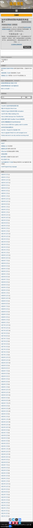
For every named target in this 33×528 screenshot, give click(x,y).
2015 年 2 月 (4, 416)
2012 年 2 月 (4, 505)
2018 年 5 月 (4, 311)
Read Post (27, 47)
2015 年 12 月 (4, 389)
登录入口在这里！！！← (7, 88)
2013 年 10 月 (4, 457)
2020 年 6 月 (4, 263)
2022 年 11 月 (4, 215)
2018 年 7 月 (4, 306)
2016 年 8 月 (4, 368)
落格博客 (16, 4)
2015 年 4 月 (4, 411)
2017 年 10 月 (4, 330)
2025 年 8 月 (4, 188)
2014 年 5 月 (4, 438)
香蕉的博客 (4, 154)
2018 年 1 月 (4, 322)
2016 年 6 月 (4, 373)
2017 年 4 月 (4, 346)
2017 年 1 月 (4, 354)
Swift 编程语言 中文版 (7, 162)
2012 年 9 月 (4, 489)
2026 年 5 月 (4, 174)
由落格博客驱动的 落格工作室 (9, 83)
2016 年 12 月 (4, 357)
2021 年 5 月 (4, 241)
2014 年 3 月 (4, 443)
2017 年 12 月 (4, 325)
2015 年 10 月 (4, 395)
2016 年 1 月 (4, 387)
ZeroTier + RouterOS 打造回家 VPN (10, 130)
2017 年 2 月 (4, 352)
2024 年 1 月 (4, 206)
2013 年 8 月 (4, 462)
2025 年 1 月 (4, 196)
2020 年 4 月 (4, 268)
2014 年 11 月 (4, 424)
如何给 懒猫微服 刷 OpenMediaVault (11, 122)
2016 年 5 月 (4, 376)
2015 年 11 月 (4, 392)
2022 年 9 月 (4, 220)
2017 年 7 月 (4, 338)
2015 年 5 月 (4, 408)
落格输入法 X (4, 75)
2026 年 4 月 (4, 177)
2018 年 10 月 (4, 298)
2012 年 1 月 (4, 508)
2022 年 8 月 (4, 223)
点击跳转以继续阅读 (16, 44)
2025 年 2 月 (4, 193)
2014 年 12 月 (4, 422)
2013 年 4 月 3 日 (26, 22)
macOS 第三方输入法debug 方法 (10, 113)
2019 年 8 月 (4, 276)
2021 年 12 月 (4, 233)
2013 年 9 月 (4, 459)
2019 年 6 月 (4, 282)
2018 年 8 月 (4, 303)
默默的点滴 (4, 148)
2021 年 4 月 (4, 244)
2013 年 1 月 (4, 481)
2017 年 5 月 (4, 344)
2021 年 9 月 (4, 239)
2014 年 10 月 (4, 427)
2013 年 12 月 (4, 451)
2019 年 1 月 (4, 293)
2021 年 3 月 (4, 247)
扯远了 (3, 143)
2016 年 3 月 (4, 381)
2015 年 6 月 (4, 405)
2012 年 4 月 (4, 500)
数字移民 (3, 156)
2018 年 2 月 (4, 319)
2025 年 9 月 (4, 185)
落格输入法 (4, 146)
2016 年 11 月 (4, 360)
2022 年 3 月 (4, 225)
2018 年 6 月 (4, 309)
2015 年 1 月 (4, 419)
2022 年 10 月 (4, 217)
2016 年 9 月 (4, 365)
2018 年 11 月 (4, 295)
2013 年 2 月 (4, 478)
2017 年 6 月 (4, 341)
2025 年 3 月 (4, 190)
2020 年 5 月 (4, 266)
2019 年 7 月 (4, 279)
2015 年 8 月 (4, 400)
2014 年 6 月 (4, 435)
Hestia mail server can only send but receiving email (15, 135)
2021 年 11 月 (4, 236)
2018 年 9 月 (4, 301)
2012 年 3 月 (4, 502)
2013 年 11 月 (4, 454)
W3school (3, 151)
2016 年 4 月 (4, 379)
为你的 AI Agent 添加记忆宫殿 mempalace (12, 111)
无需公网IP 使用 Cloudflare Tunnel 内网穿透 (12, 119)
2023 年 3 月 (4, 209)
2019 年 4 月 (4, 287)
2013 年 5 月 (4, 470)
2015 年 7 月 (4, 403)
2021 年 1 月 (4, 252)
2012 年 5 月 (4, 497)
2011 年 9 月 (4, 510)
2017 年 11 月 (4, 328)
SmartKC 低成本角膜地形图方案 (10, 105)
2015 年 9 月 (4, 397)
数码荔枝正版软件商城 (7, 68)
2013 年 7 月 (4, 465)
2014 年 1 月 (4, 448)
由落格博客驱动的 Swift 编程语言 (10, 85)
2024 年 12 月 (4, 198)
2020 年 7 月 (4, 260)
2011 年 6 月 (4, 513)
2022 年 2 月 (4, 228)
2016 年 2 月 (4, 384)
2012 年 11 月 (4, 486)
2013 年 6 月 (4, 467)
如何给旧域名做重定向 (7, 127)
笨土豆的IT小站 (5, 159)
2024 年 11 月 (4, 201)
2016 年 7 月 (4, 371)
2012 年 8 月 (4, 492)
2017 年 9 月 (4, 333)
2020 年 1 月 (4, 274)
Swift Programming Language (9, 166)
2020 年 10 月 (4, 258)
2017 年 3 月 (4, 349)
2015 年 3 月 (4, 414)
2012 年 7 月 (4, 494)
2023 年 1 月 (4, 212)
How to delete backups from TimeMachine (12, 116)
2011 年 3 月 (4, 516)
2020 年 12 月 (4, 255)
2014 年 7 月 (4, 432)
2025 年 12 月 (4, 180)
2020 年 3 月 (4, 271)
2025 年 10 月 (4, 182)
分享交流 (14, 24)
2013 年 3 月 (4, 475)
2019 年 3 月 (4, 290)
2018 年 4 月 (4, 314)
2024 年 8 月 (4, 204)
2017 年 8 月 (4, 336)
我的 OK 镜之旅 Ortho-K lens (9, 108)
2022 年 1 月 (4, 231)
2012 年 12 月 (4, 483)
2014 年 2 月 (4, 446)
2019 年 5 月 (4, 284)
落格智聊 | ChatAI (6, 73)
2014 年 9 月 (4, 430)
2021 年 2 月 (4, 249)
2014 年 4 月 (4, 440)
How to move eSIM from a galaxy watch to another (14, 124)
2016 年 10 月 (4, 362)
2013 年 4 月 (4, 473)
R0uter (9, 24)
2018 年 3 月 (4, 317)
